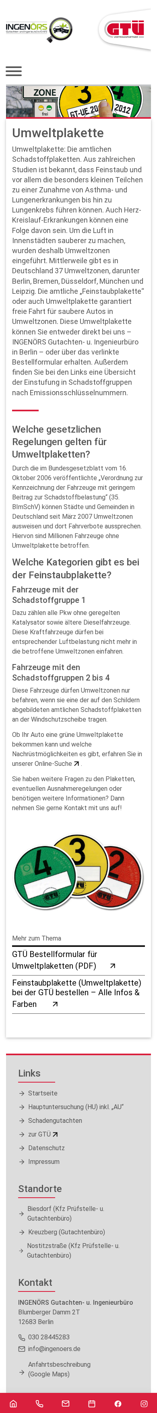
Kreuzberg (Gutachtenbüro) (66, 1232)
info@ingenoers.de (54, 1349)
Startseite (43, 1093)
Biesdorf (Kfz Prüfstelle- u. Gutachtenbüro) (65, 1213)
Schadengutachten (55, 1120)
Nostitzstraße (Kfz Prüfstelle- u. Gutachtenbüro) (73, 1250)
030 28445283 (49, 1337)
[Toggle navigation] (17, 72)
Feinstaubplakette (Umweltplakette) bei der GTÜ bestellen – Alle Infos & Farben (76, 993)
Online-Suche (53, 763)
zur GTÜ (39, 1134)
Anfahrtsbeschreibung (59, 1369)
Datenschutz (46, 1148)
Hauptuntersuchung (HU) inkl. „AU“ (76, 1107)
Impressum (44, 1161)
